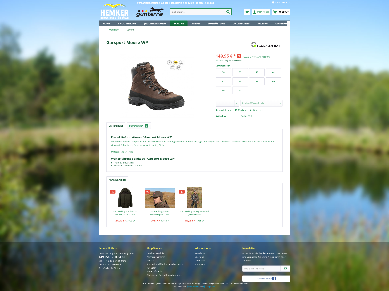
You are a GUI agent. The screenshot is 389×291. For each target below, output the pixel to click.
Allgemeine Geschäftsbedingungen (164, 275)
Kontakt (150, 260)
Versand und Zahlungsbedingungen (165, 264)
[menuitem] (201, 11)
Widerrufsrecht (154, 271)
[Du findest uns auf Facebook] (266, 278)
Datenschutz (200, 260)
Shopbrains (194, 286)
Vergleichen (224, 110)
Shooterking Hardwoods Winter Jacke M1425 (125, 213)
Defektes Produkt (155, 253)
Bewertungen (138, 125)
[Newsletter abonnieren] (285, 268)
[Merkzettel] (247, 12)
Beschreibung (116, 125)
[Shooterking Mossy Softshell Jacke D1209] (194, 197)
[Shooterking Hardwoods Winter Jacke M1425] (125, 197)
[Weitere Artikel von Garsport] (266, 45)
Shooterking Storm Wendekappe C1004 (160, 213)
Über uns (199, 256)
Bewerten (258, 110)
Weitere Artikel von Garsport (128, 165)
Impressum (200, 264)
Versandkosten (188, 283)
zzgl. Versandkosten (233, 60)
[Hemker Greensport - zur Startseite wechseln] (133, 11)
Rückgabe (152, 267)
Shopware (210, 286)
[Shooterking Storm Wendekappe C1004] (160, 197)
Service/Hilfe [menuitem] (281, 2)
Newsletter (200, 253)
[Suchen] (228, 12)
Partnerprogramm (156, 256)
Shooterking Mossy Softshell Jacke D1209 (194, 213)
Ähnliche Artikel (117, 179)
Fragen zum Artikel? (123, 162)
